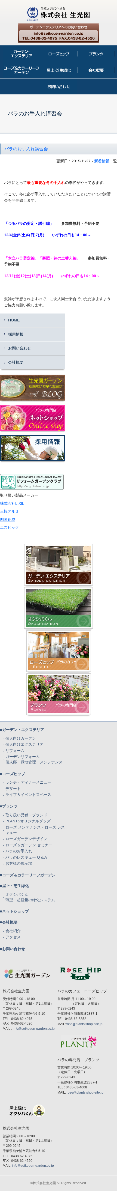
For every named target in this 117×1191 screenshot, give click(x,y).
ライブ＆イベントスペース (28, 794)
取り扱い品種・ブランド (26, 815)
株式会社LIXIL (12, 503)
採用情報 (15, 334)
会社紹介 (13, 931)
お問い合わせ (19, 348)
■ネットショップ (14, 911)
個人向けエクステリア (24, 744)
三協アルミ (9, 511)
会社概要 (15, 362)
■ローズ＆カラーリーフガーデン (28, 875)
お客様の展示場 (18, 863)
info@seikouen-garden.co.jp (34, 1029)
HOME (14, 320)
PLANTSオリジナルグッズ (28, 821)
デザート (13, 788)
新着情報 (101, 161)
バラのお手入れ (18, 851)
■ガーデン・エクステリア (22, 729)
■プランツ (8, 806)
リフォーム (14, 750)
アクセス (13, 937)
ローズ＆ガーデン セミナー (28, 845)
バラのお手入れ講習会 (26, 149)
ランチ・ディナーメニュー (28, 782)
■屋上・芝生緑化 (14, 885)
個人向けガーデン (20, 738)
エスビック (9, 527)
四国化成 (7, 519)
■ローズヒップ (12, 774)
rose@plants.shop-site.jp (84, 1024)
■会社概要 (8, 922)
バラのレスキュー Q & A (26, 857)
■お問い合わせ (12, 949)
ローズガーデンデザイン (26, 839)
